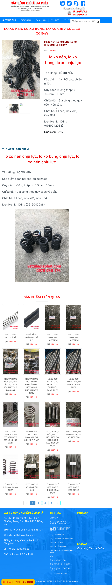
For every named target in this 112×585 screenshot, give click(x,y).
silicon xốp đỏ (56, 543)
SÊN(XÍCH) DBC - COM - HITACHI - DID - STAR (59, 522)
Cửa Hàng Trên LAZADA (90, 548)
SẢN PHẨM (41, 20)
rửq (52, 556)
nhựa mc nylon (57, 535)
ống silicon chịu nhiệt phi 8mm (61, 551)
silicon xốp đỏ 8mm (58, 547)
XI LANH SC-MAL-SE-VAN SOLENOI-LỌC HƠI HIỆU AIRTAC (60, 529)
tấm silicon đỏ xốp (58, 574)
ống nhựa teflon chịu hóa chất (60, 569)
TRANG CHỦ (10, 20)
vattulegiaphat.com (24, 535)
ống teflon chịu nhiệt (60, 564)
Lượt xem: (50, 131)
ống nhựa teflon (57, 560)
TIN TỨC (55, 20)
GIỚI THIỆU (26, 20)
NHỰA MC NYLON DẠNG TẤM (61, 539)
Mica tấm (54, 518)
